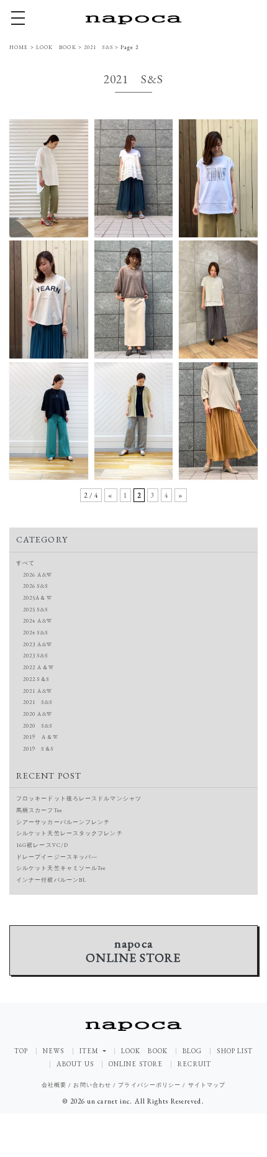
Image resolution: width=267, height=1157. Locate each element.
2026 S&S (35, 586)
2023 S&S (35, 655)
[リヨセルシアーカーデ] (133, 298)
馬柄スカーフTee (39, 810)
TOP (21, 1051)
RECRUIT (194, 1064)
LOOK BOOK (144, 1051)
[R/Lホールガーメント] (218, 420)
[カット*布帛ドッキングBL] (133, 177)
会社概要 (54, 1085)
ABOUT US (75, 1064)
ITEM (90, 1050)
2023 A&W (37, 644)
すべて (25, 563)
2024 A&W (37, 620)
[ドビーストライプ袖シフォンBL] (48, 177)
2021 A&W (37, 691)
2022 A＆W (38, 667)
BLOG (192, 1051)
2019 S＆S (38, 748)
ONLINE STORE (136, 1064)
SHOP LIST (235, 1051)
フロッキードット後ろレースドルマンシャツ (79, 798)
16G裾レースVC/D (42, 845)
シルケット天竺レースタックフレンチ (69, 833)
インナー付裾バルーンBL (51, 880)
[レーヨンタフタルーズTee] (48, 420)
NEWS (53, 1051)
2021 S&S (37, 702)
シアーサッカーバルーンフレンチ (63, 822)
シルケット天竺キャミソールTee (61, 868)
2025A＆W (37, 597)
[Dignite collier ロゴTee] (48, 298)
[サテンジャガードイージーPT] (133, 420)
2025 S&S (35, 609)
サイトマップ (207, 1085)
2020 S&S (37, 725)
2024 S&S (35, 632)
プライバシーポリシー (149, 1085)
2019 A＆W (40, 737)
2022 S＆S (36, 679)
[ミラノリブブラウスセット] (218, 298)
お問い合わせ (92, 1085)
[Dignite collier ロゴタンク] (218, 177)
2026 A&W (37, 574)
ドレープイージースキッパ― (56, 857)
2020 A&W (37, 714)
